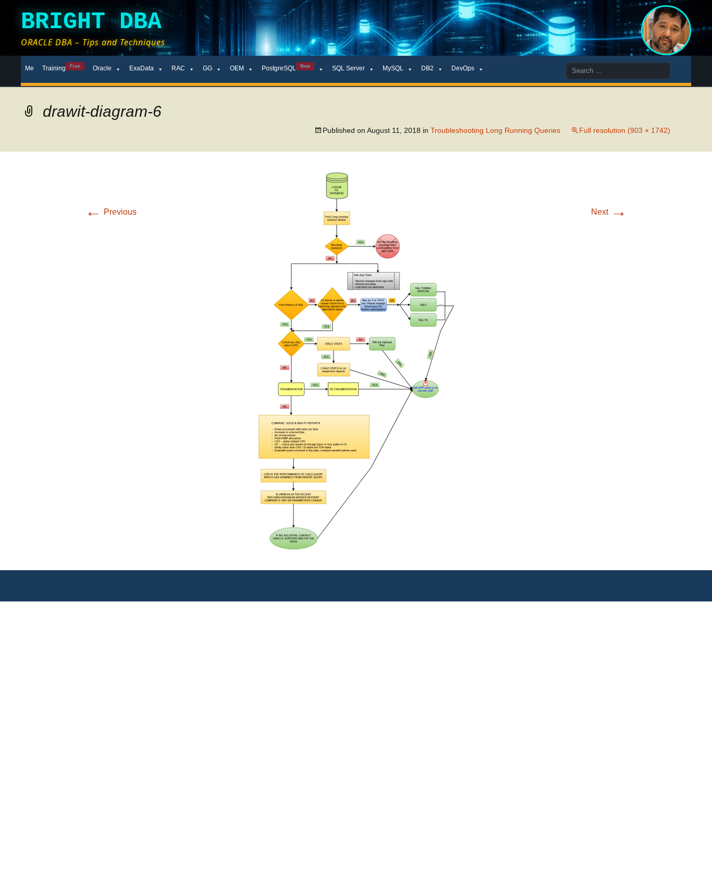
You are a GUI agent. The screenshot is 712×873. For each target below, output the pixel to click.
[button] (356, 361)
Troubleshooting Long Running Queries (495, 130)
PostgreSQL (286, 68)
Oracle (102, 68)
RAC (178, 68)
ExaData (141, 68)
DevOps (462, 68)
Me (29, 68)
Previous (111, 211)
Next (609, 211)
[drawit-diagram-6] (356, 360)
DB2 (427, 68)
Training (61, 68)
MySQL (393, 68)
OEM (237, 68)
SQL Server (348, 68)
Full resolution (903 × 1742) (624, 130)
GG (207, 68)
